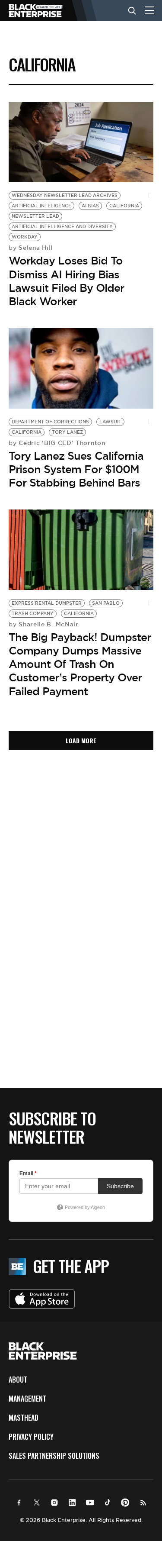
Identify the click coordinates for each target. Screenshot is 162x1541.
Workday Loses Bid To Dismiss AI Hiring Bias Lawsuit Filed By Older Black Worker (66, 281)
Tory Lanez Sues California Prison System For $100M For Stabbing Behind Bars (76, 469)
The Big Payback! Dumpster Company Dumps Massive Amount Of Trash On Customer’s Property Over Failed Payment (80, 664)
